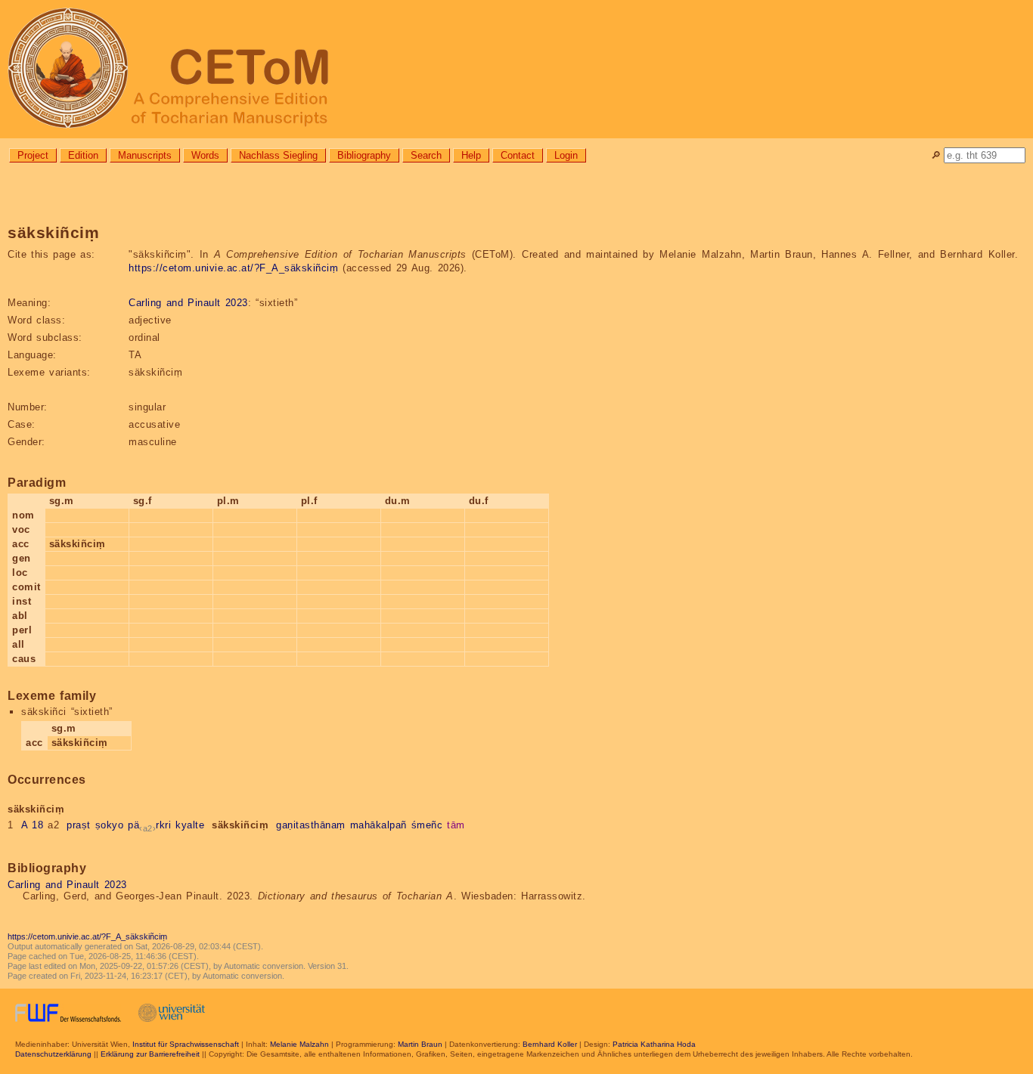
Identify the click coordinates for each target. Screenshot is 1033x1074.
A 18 (32, 825)
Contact (518, 155)
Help (471, 155)
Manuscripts (145, 155)
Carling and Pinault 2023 (188, 302)
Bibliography (364, 155)
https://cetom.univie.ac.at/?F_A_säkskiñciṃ (233, 268)
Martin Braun (420, 1044)
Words (205, 155)
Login (566, 155)
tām (456, 825)
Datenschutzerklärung (53, 1054)
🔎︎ (936, 155)
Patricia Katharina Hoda (654, 1044)
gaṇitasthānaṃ (311, 825)
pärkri (149, 825)
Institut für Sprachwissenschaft (185, 1044)
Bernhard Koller (550, 1044)
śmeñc (427, 825)
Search (426, 155)
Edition (83, 155)
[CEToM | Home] (516, 69)
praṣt (79, 825)
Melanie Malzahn (299, 1044)
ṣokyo (109, 825)
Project (32, 155)
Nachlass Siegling (278, 155)
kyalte (189, 825)
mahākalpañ (378, 825)
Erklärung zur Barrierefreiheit (150, 1054)
